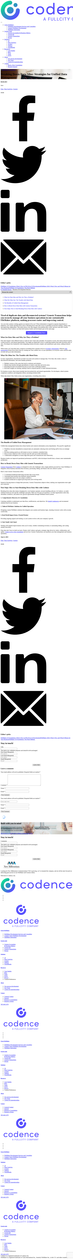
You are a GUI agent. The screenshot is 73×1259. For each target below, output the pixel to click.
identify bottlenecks (53, 501)
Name (3, 788)
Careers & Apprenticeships (11, 989)
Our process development (11, 986)
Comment (4, 785)
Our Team (7, 988)
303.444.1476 (5, 1004)
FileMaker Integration (10, 937)
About (2, 982)
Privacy (6, 977)
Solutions (3, 954)
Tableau (6, 962)
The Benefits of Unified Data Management (16, 303)
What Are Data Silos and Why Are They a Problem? (19, 297)
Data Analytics (8, 89)
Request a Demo (9, 1001)
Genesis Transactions (7, 467)
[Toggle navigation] (1, 22)
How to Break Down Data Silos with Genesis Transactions (20, 306)
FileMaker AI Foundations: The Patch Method (22, 288)
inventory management (52, 348)
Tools (5, 974)
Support (6, 998)
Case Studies (7, 971)
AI (5, 958)
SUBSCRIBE (36, 765)
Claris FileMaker (5, 930)
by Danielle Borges (6, 289)
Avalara (6, 961)
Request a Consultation (10, 1000)
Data (2, 89)
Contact (3, 993)
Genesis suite (4, 940)
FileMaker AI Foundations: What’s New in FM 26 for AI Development (21, 286)
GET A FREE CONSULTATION (23, 833)
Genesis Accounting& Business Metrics (10, 945)
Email (3, 791)
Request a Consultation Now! (36, 333)
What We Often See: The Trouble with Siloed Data (18, 300)
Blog (5, 973)
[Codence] (21, 1030)
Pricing (6, 951)
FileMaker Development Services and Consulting (18, 934)
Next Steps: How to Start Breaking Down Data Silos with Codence (23, 308)
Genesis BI (7, 947)
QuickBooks (7, 964)
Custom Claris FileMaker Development (15, 935)
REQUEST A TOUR (7, 833)
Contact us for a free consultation (14, 532)
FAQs (6, 976)
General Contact (8, 996)
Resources (3, 967)
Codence (18, 467)
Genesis (15, 89)
